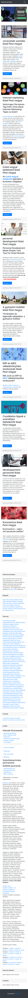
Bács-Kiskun (6, 599)
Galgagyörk (6, 706)
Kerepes (5, 638)
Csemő (9, 660)
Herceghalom (16, 681)
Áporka (12, 704)
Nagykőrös (12, 624)
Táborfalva (13, 667)
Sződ (12, 661)
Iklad (15, 683)
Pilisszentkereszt (16, 677)
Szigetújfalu (11, 684)
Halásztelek (6, 640)
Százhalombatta (7, 628)
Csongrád (20, 601)
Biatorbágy (19, 633)
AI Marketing (7, 772)
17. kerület (16, 959)
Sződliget (20, 654)
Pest (21, 607)
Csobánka (6, 668)
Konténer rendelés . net (9, 888)
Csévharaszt (6, 690)
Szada (9, 654)
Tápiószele (22, 647)
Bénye (23, 702)
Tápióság (5, 676)
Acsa (22, 697)
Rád (7, 688)
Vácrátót (12, 690)
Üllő (6, 636)
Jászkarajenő (7, 674)
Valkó (4, 677)
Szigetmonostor (7, 681)
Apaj (19, 700)
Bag (19, 660)
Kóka (19, 656)
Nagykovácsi (13, 645)
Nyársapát (9, 686)
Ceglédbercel (14, 656)
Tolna (23, 608)
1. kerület (10, 948)
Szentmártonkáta (18, 652)
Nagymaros (14, 654)
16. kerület (10, 959)
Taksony (16, 647)
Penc (10, 697)
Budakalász (19, 636)
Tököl (14, 636)
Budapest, (5, 783)
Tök (9, 700)
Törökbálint (12, 633)
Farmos (23, 661)
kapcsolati (13, 589)
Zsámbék (16, 651)
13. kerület (11, 957)
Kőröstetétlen (15, 708)
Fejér (4, 603)
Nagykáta (6, 635)
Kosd (23, 676)
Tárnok (18, 640)
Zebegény (15, 702)
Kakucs (13, 674)
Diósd (11, 640)
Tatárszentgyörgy (20, 690)
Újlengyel (16, 693)
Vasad (4, 688)
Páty (18, 645)
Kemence (12, 706)
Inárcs (8, 656)
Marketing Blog (6, 2)
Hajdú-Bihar (21, 603)
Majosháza (6, 697)
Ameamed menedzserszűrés (11, 738)
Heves (5, 605)
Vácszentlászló (19, 684)
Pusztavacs (18, 699)
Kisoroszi (17, 706)
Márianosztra (11, 699)
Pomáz (12, 629)
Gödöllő (18, 622)
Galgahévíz (19, 676)
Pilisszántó (13, 670)
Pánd (4, 686)
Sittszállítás (6, 893)
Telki (19, 661)
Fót (16, 626)
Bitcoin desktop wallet (10, 735)
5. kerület (15, 950)
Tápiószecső (10, 647)
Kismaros (5, 684)
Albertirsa (11, 635)
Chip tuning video (9, 754)
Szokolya (13, 692)
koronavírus (6, 539)
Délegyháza (6, 667)
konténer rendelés (9, 740)
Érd (4, 620)
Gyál (17, 624)
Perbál (18, 683)
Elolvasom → (7, 73)
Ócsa (15, 640)
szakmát (20, 56)
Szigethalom (6, 629)
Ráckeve (15, 638)
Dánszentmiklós (12, 672)
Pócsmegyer (6, 692)
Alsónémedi (6, 652)
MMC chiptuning (8, 774)
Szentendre (6, 624)
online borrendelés (9, 747)
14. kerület (18, 957)
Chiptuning (7, 751)
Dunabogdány (17, 668)
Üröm (12, 644)
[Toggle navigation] (25, 2)
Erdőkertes (17, 644)
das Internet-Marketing (18, 136)
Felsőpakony (13, 665)
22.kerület (10, 964)
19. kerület (11, 962)
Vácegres (21, 708)
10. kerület (10, 953)
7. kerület (10, 952)
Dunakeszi (8, 620)
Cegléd (13, 620)
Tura (23, 642)
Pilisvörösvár (21, 631)
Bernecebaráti (7, 708)
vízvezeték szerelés (8, 718)
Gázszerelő (7, 737)
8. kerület (16, 952)
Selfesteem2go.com (9, 768)
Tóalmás (18, 667)
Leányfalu (20, 665)
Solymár (10, 638)
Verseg (5, 699)
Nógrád (17, 607)
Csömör (20, 638)
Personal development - (16, 259)
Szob (18, 672)
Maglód (22, 635)
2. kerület (16, 948)
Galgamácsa (20, 686)
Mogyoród (22, 645)
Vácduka (5, 700)
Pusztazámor (6, 704)
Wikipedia (6, 757)
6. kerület (21, 950)
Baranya (12, 599)
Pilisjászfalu (14, 695)
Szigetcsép (6, 679)
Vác (14, 622)
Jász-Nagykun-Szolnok (13, 605)
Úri (9, 676)
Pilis (4, 636)
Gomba (5, 672)
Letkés (17, 704)
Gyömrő (20, 629)
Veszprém (8, 610)
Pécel (12, 631)
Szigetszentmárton (8, 683)
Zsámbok (9, 677)
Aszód (5, 647)
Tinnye (21, 693)
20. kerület (18, 962)
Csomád (20, 695)
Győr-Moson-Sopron (12, 603)
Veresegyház (6, 631)
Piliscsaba (14, 642)
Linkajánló (18, 993)
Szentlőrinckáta (17, 688)
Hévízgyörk (6, 670)
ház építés (22, 720)
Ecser (22, 660)
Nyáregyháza (7, 661)
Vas (4, 610)
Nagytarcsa (14, 660)
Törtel (22, 656)
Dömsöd (5, 649)
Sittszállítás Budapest (9, 891)
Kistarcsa (17, 635)
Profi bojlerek (7, 742)
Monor (14, 628)
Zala (12, 610)
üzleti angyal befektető (10, 177)
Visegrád (5, 693)
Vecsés (12, 626)
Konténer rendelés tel (9, 889)
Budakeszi (6, 633)
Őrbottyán (6, 645)
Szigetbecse (14, 700)
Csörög (14, 686)
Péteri (16, 679)
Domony (11, 679)
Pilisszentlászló (7, 702)
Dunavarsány (6, 644)
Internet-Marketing (8, 116)
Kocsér (11, 688)
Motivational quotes (9, 770)
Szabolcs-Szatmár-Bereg (15, 608)
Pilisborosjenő (7, 663)
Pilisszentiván (7, 658)
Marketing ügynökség (10, 733)
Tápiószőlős (19, 670)
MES (5, 378)
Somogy (5, 608)
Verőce (16, 661)
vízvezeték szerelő (13, 720)
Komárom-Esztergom (9, 607)
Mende (19, 658)
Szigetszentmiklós (8, 622)
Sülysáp (19, 642)
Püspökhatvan (16, 697)
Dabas (16, 629)
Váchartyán (19, 692)
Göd (17, 628)
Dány (4, 656)
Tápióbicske (6, 665)
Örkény (5, 654)
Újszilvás (13, 676)
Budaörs (23, 622)
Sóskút (11, 668)
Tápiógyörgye (15, 663)
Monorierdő (14, 658)
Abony (16, 631)
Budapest (14, 601)
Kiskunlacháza (7, 642)
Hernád (5, 660)
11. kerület (16, 953)
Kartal (10, 649)
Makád (20, 702)
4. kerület (9, 950)
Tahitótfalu (15, 649)
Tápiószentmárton (8, 651)
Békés (17, 599)
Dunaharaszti (6, 626)
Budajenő (11, 693)
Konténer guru (7, 886)
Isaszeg (10, 636)
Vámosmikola (7, 695)
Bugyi (11, 652)
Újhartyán (17, 674)
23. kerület (17, 964)
